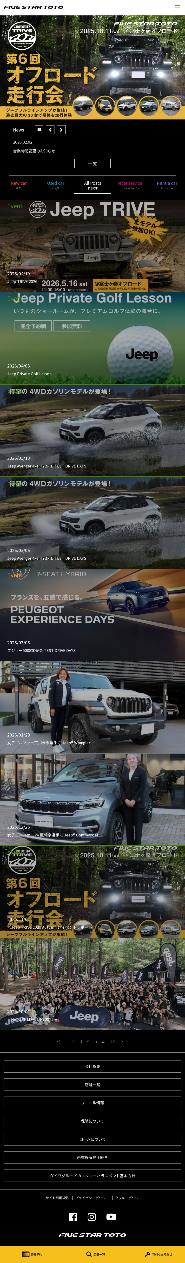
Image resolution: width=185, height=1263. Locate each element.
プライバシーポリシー (92, 1197)
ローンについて (92, 1139)
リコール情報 (92, 1102)
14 (113, 1041)
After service (130, 185)
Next (61, 129)
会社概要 (92, 1066)
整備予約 (36, 1254)
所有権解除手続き (92, 1157)
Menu (177, 7)
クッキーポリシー (128, 1197)
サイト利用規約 (57, 1197)
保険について (92, 1121)
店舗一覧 (99, 1254)
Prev (50, 129)
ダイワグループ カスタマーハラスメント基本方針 (92, 1175)
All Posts (92, 185)
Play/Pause (39, 129)
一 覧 (92, 163)
